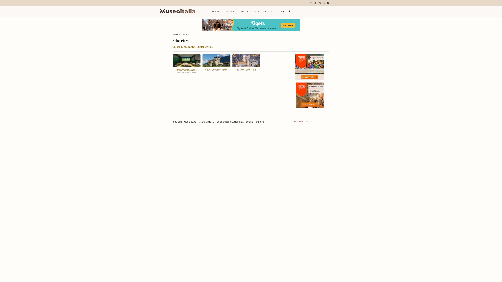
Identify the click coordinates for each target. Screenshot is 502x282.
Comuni (230, 11)
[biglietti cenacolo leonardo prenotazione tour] (309, 66)
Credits (260, 122)
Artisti (268, 11)
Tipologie (244, 11)
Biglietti (177, 122)
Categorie (216, 11)
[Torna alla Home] (177, 11)
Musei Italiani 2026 (303, 122)
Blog (257, 11)
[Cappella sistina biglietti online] (310, 94)
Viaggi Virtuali (207, 122)
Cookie (249, 122)
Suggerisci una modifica (230, 122)
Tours (281, 11)
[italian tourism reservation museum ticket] (251, 25)
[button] (290, 11)
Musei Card (190, 122)
